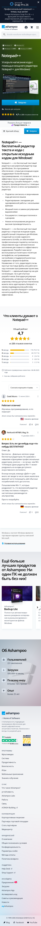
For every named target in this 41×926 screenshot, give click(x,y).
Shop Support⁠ (7, 872)
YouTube (33, 922)
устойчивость (8, 792)
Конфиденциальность (11, 847)
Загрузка (22, 102)
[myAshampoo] (26, 27)
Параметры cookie (9, 851)
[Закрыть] (38, 2)
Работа (5, 800)
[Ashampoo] (10, 713)
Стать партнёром (9, 825)
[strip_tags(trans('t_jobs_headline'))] (26, 740)
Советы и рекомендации (12, 898)
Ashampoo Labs (8, 796)
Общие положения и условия (14, 843)
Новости (5, 902)
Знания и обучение (10, 778)
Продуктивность (9, 762)
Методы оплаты (8, 855)
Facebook (20, 922)
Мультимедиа (7, 754)
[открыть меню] (37, 27)
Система (5, 758)
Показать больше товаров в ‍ (19, 124)
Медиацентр (7, 829)
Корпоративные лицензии (13, 817)
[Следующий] (37, 607)
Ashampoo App (8, 890)
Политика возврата (10, 859)
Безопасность (8, 766)
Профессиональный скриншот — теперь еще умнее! (19, 10)
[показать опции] (38, 396)
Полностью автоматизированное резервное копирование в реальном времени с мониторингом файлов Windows (17, 617)
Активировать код (9, 894)
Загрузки (5, 886)
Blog (8, 922)
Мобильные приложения (12, 774)
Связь (4, 803)
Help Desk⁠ (6, 869)
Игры (4, 770)
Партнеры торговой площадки (15, 821)
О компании (7, 839)
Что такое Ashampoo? (11, 788)
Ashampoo (7, 906)
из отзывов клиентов (27, 114)
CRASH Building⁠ (9, 807)
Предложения (9, 882)
